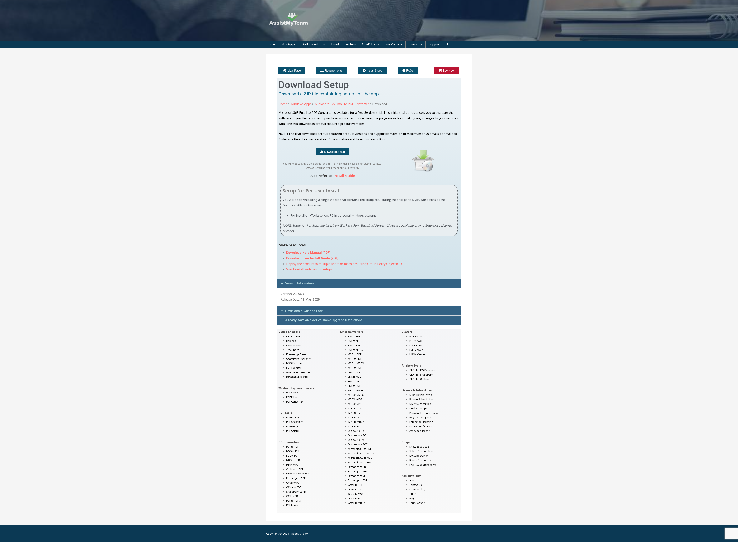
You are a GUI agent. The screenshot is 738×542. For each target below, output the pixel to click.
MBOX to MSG (356, 395)
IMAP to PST (355, 412)
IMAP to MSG (355, 417)
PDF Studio (292, 392)
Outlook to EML (356, 440)
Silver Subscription (420, 404)
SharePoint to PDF (296, 491)
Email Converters (343, 44)
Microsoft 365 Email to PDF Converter (342, 104)
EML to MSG (355, 376)
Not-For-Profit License (421, 426)
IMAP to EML (355, 426)
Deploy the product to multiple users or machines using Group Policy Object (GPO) (345, 264)
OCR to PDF (292, 496)
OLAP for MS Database (422, 370)
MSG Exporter (294, 363)
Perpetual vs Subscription (424, 413)
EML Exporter (293, 368)
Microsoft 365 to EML (359, 462)
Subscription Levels (420, 395)
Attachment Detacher (298, 372)
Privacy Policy (417, 489)
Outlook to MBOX (358, 444)
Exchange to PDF (295, 478)
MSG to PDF (293, 451)
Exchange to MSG (358, 476)
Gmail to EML (355, 498)
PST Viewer (415, 340)
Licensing (415, 44)
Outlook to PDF (294, 469)
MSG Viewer (416, 345)
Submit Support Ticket (422, 451)
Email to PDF (293, 336)
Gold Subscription (419, 408)
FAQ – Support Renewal (423, 464)
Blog (411, 498)
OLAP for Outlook (419, 379)
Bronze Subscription (421, 399)
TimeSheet (292, 350)
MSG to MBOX (356, 363)
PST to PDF (292, 446)
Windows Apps (301, 104)
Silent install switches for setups (309, 269)
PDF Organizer (294, 421)
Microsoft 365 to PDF (359, 449)
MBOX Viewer (417, 354)
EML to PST (354, 386)
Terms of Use (417, 502)
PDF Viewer (415, 336)
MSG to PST (354, 368)
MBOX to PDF (293, 460)
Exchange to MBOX (359, 471)
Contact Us (415, 485)
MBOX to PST (355, 404)
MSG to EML (355, 359)
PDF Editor (292, 397)
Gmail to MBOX (356, 502)
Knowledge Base (296, 354)
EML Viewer (416, 350)
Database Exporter (297, 376)
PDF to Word (293, 505)
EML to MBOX (355, 381)
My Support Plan (419, 455)
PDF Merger (293, 426)
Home (270, 44)
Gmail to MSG (356, 494)
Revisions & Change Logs (304, 310)
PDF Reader (293, 417)
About (412, 480)
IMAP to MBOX (356, 421)
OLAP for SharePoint (421, 374)
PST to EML (354, 345)
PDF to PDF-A (293, 500)
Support (434, 44)
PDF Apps (288, 44)
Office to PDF (293, 487)
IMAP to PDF (293, 464)
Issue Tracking (294, 345)
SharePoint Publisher (298, 359)
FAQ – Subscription (420, 417)
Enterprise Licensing (421, 421)
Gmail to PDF (355, 485)
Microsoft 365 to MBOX (361, 453)
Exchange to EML (357, 480)
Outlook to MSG (357, 435)
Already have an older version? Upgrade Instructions (323, 320)
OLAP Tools (370, 44)
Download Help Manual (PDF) (308, 253)
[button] (369, 283)
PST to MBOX (355, 350)
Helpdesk (291, 340)
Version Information (299, 283)
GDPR (412, 494)
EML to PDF (292, 455)
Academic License (419, 431)
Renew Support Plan (421, 460)
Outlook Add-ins (313, 44)
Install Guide (344, 175)
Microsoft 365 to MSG (360, 457)
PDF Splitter (292, 431)
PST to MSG (354, 340)
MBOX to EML (355, 399)
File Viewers (393, 44)
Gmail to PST (355, 489)
